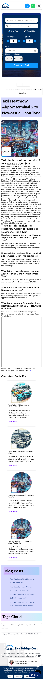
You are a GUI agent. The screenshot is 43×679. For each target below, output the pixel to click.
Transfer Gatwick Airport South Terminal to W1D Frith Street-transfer (20, 634)
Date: (7, 46)
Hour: (7, 54)
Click (30, 370)
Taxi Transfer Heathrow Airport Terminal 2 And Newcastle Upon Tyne (24, 91)
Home (20, 85)
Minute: (17, 54)
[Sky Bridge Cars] (21, 647)
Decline (18, 676)
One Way (14, 31)
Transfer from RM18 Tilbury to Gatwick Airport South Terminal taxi (21, 625)
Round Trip (31, 31)
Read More (12, 421)
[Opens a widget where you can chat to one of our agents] (35, 675)
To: (10, 26)
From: (11, 20)
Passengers (11, 36)
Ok (10, 676)
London (26, 85)
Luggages (26, 36)
